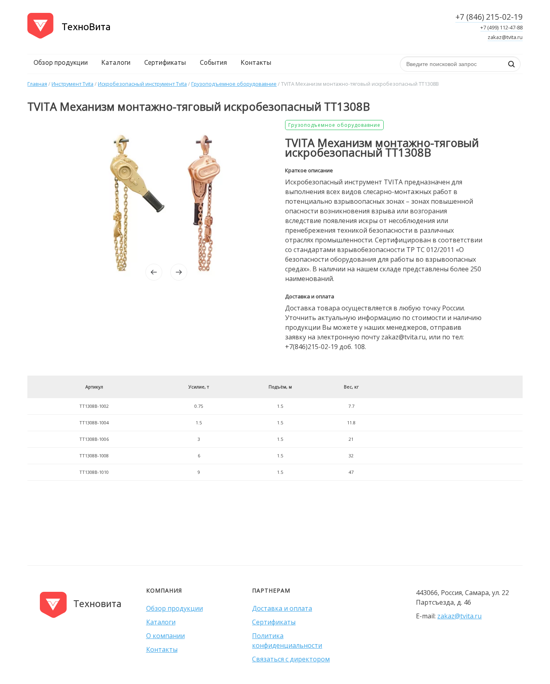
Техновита (97, 603)
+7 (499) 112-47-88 (501, 27)
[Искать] (511, 64)
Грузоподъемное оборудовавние (334, 125)
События (213, 62)
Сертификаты (165, 62)
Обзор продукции (60, 62)
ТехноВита (86, 26)
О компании (165, 635)
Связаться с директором (291, 659)
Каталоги (115, 62)
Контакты (256, 62)
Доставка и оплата (282, 608)
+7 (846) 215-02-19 (489, 16)
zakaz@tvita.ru (505, 37)
